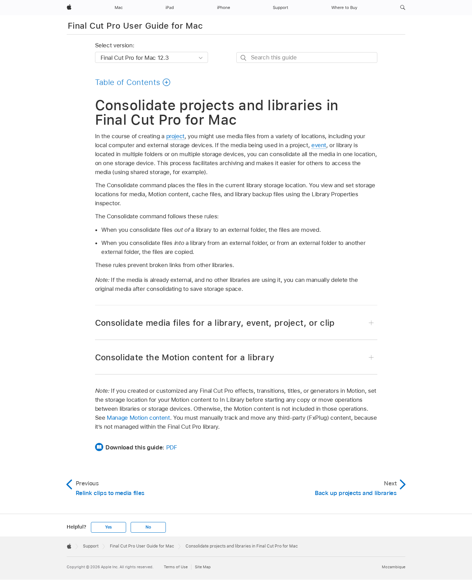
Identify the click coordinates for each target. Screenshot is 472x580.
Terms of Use (176, 566)
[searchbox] (306, 57)
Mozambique (393, 566)
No (148, 527)
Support (90, 546)
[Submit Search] (243, 57)
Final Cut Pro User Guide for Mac (135, 26)
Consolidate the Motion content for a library (185, 357)
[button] (402, 7)
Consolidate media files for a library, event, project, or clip (215, 323)
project (175, 136)
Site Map (203, 566)
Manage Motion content (138, 417)
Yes (108, 527)
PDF (171, 447)
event (318, 145)
